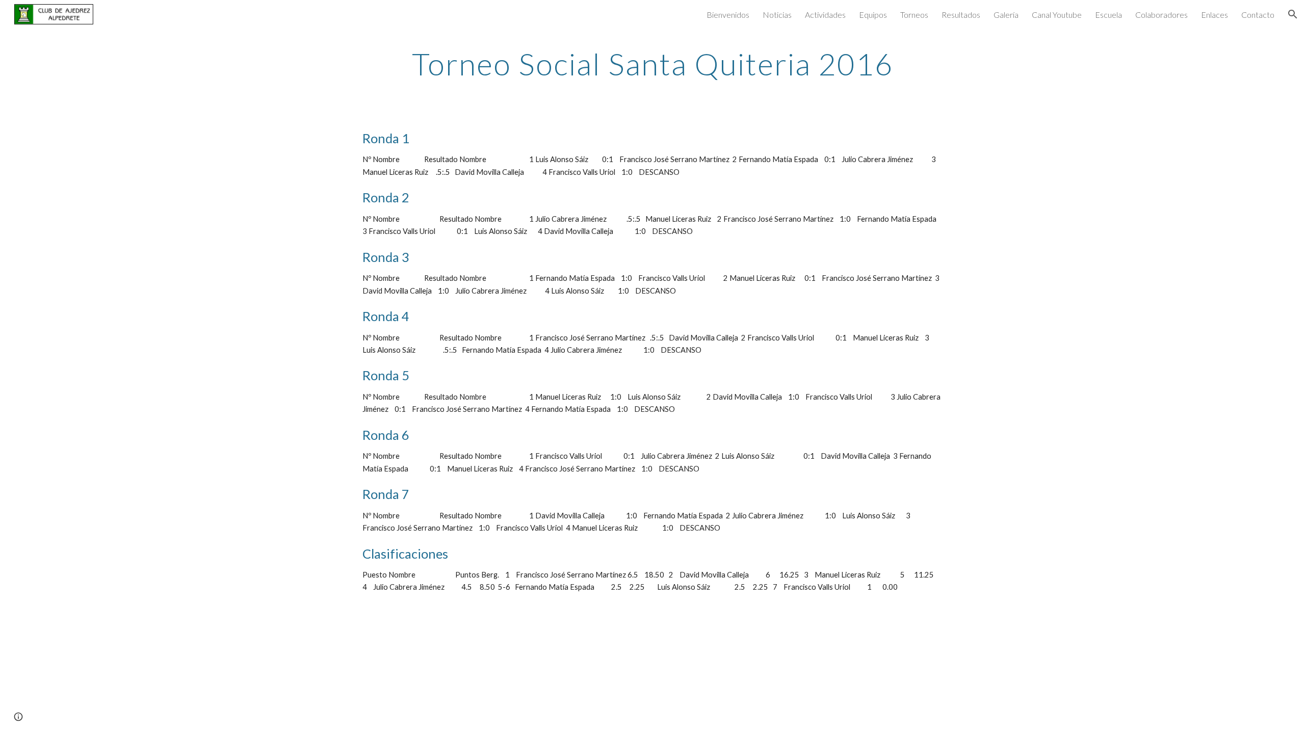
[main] (652, 64)
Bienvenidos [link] (728, 14)
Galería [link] (1006, 14)
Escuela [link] (1108, 14)
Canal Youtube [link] (1057, 14)
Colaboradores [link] (1161, 14)
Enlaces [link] (1214, 14)
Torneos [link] (914, 14)
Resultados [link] (961, 14)
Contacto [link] (1257, 14)
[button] (1293, 14)
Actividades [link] (825, 14)
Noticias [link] (777, 14)
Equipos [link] (873, 14)
